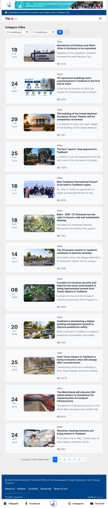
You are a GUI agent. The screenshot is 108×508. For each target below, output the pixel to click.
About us (10, 488)
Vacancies (45, 488)
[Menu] (100, 18)
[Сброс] (66, 32)
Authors (21, 488)
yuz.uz (100, 497)
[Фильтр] (60, 32)
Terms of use (61, 488)
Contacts (33, 488)
